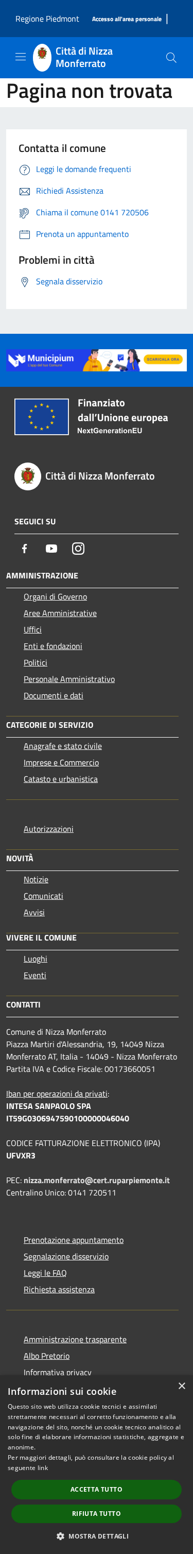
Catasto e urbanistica (61, 779)
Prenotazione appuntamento (74, 1240)
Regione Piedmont (47, 18)
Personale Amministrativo (69, 679)
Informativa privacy (58, 1372)
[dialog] (96, 1464)
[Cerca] (171, 58)
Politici (35, 662)
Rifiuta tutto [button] (96, 1513)
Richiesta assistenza (59, 1289)
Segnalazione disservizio (66, 1256)
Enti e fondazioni (53, 646)
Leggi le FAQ (45, 1273)
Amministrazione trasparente (75, 1339)
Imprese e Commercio (61, 762)
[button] (96, 1536)
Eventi (35, 975)
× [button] (181, 1386)
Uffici (33, 629)
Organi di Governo (55, 596)
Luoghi (35, 958)
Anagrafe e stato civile (63, 746)
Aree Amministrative (60, 613)
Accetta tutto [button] (96, 1489)
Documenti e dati (53, 695)
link (43, 1467)
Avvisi (34, 912)
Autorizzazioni (49, 829)
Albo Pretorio (46, 1356)
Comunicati (43, 896)
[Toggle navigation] (20, 56)
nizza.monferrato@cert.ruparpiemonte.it (97, 1180)
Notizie (36, 879)
